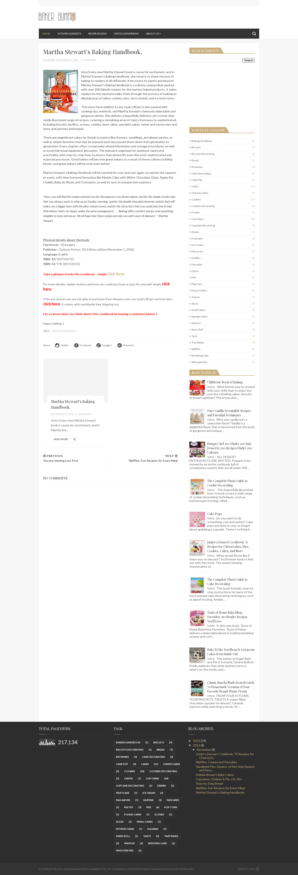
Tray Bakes (198, 342)
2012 (197, 745)
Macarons (197, 251)
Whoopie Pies (200, 362)
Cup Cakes (198, 218)
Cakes (195, 186)
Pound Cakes (199, 290)
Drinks (195, 232)
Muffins (196, 258)
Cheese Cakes (200, 193)
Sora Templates (153, 869)
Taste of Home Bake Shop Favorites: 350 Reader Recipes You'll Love (227, 616)
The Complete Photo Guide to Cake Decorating (227, 581)
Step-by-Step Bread (209, 783)
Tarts (194, 336)
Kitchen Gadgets (69, 33)
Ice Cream (198, 244)
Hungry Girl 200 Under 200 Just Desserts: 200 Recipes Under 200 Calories (229, 448)
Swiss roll (197, 329)
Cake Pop (197, 179)
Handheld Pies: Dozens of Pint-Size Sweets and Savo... (225, 768)
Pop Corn (197, 284)
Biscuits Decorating (203, 153)
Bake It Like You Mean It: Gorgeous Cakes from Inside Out (231, 652)
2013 (197, 740)
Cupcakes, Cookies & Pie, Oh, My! (219, 779)
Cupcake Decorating (203, 225)
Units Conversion (126, 33)
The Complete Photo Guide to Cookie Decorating (227, 483)
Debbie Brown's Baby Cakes (215, 775)
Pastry (195, 271)
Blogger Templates (180, 869)
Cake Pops (214, 514)
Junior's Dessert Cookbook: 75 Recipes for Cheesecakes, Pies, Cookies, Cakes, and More (228, 546)
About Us (152, 33)
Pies (194, 277)
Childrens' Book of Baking (225, 382)
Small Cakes (199, 310)
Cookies (196, 199)
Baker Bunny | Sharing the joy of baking (98, 869)
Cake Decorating (201, 173)
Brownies (197, 167)
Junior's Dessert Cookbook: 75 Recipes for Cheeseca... (225, 756)
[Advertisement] (216, 94)
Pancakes (197, 264)
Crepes (196, 212)
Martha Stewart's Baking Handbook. (220, 792)
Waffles (196, 349)
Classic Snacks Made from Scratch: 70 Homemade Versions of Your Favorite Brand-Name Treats (231, 686)
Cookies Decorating (203, 206)
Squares (196, 323)
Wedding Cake (200, 355)
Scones (196, 297)
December (204, 749)
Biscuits (196, 147)
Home (46, 33)
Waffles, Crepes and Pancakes (216, 762)
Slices (195, 303)
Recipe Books (97, 33)
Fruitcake (197, 238)
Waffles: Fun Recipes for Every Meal (220, 788)
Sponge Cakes (200, 316)
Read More (61, 439)
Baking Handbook (64, 330)
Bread (195, 160)
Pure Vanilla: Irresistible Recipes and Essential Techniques (229, 413)
